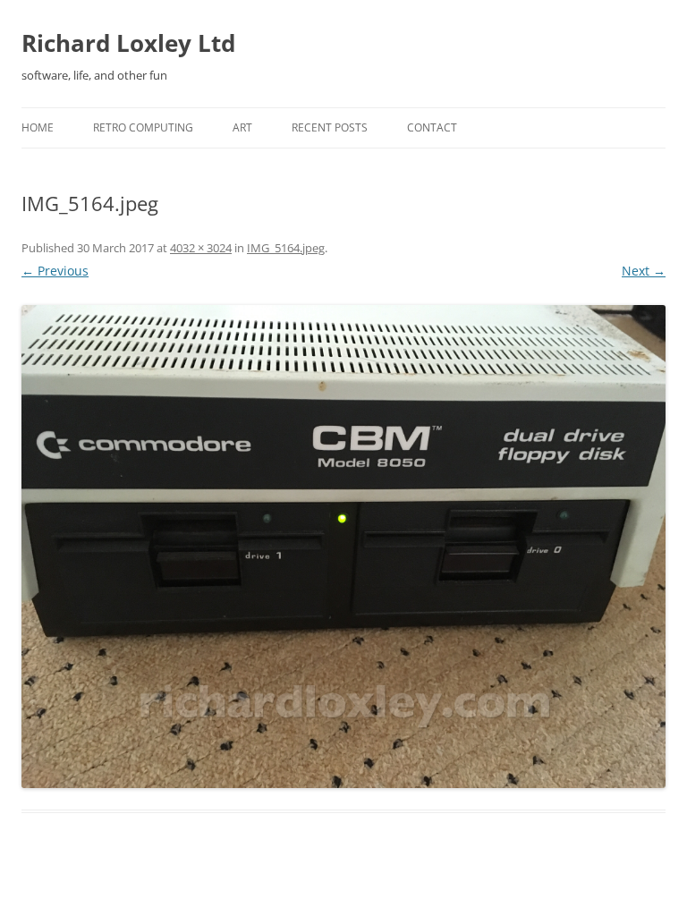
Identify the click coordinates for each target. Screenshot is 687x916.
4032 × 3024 (201, 248)
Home (37, 127)
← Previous (55, 270)
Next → (644, 270)
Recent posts (330, 127)
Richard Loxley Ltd (128, 43)
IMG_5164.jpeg (286, 248)
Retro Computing (143, 127)
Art (242, 127)
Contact (432, 127)
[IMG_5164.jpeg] (343, 546)
